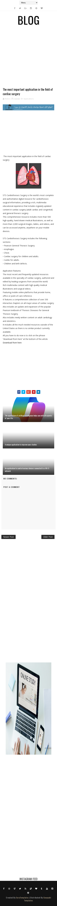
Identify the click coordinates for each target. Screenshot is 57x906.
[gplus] (25, 8)
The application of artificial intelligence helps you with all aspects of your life (28, 417)
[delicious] (31, 888)
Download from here (12, 342)
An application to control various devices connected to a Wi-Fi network (27, 469)
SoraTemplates (22, 897)
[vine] (15, 888)
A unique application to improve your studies (21, 444)
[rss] (25, 888)
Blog (29, 20)
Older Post (48, 537)
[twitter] (20, 8)
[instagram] (31, 8)
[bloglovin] (42, 8)
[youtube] (47, 888)
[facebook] (15, 8)
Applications (29, 98)
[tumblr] (42, 888)
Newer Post (8, 537)
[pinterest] (36, 8)
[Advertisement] (28, 58)
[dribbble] (9, 888)
